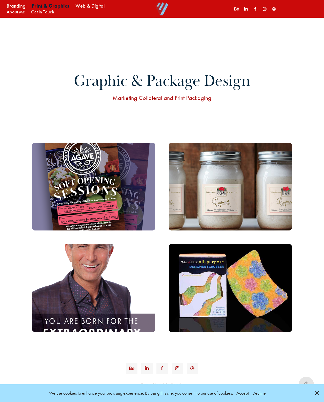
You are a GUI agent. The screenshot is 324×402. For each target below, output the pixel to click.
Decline (259, 393)
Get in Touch (42, 12)
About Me (16, 12)
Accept (242, 393)
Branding (16, 6)
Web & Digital (90, 6)
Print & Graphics (50, 6)
